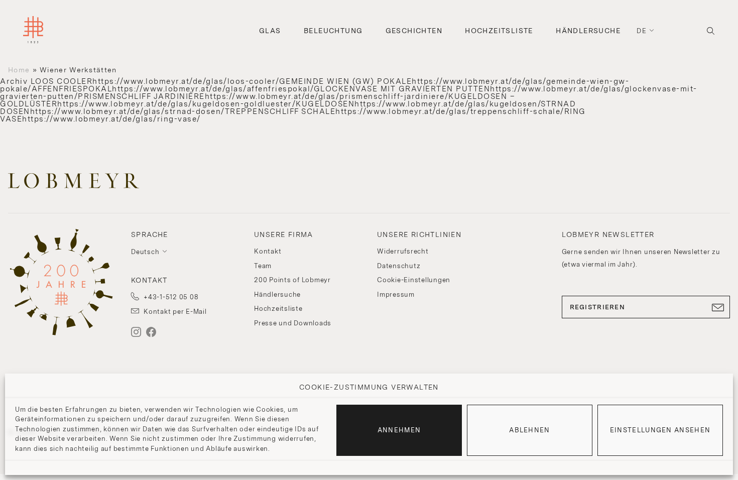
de (642, 31)
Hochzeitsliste (499, 31)
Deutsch (145, 252)
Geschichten (414, 31)
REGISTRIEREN (598, 307)
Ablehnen (529, 430)
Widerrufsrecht (403, 251)
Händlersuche (588, 31)
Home (19, 70)
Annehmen (399, 430)
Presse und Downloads (292, 323)
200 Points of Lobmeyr (292, 280)
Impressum (396, 294)
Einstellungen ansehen (660, 430)
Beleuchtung (333, 31)
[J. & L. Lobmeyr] (33, 31)
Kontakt (267, 251)
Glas (270, 31)
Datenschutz (398, 266)
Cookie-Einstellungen (413, 280)
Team (263, 266)
